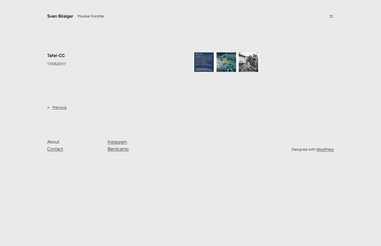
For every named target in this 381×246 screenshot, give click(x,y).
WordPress (325, 149)
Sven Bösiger (60, 16)
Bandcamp (118, 149)
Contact (55, 149)
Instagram (117, 141)
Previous (59, 107)
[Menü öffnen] (331, 16)
